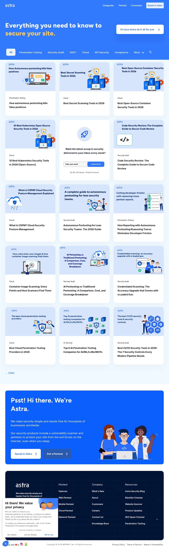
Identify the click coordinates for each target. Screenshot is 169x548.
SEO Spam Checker (135, 517)
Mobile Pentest (66, 504)
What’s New (98, 491)
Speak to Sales (155, 5)
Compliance (121, 52)
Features (63, 491)
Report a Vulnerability (153, 544)
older (10, 373)
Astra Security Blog (135, 491)
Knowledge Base (100, 523)
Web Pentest (65, 497)
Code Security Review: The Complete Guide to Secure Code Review (136, 164)
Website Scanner (133, 504)
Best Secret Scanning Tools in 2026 (83, 103)
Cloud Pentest (66, 510)
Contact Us (97, 517)
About (95, 497)
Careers (96, 510)
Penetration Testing (30, 52)
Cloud (85, 52)
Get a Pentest (55, 453)
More (137, 52)
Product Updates (133, 510)
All (11, 52)
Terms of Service (134, 544)
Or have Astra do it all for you (137, 29)
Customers (136, 5)
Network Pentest (67, 517)
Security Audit (56, 52)
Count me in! (96, 164)
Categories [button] (108, 5)
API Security (102, 52)
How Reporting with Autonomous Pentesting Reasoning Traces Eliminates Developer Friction (136, 229)
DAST (73, 52)
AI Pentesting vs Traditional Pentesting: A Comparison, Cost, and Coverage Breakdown (84, 290)
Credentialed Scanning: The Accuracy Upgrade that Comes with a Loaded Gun (138, 290)
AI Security (67, 343)
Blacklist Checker (134, 497)
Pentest (123, 5)
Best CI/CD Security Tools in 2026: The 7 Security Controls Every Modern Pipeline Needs (137, 352)
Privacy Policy (118, 544)
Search (150, 52)
